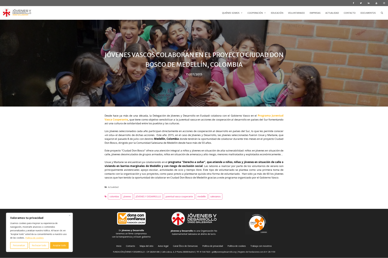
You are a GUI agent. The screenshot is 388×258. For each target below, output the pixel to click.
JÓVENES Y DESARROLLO (148, 196)
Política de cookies (34, 237)
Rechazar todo (39, 245)
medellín (201, 196)
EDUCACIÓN (277, 12)
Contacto (130, 245)
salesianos (215, 196)
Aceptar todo (59, 245)
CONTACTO (350, 12)
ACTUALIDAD (332, 12)
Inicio (118, 245)
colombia (114, 196)
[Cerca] (69, 215)
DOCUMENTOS (368, 12)
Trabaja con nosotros (261, 245)
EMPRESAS (315, 12)
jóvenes (127, 196)
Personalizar (19, 245)
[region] (39, 232)
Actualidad (113, 187)
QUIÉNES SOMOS (230, 12)
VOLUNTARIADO (296, 12)
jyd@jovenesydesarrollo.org (224, 252)
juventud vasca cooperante (179, 196)
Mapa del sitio (146, 245)
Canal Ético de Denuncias (185, 245)
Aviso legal (163, 245)
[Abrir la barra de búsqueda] (382, 12)
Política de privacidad (212, 245)
